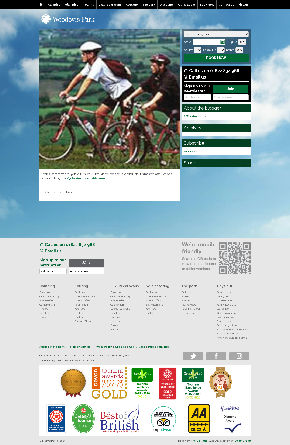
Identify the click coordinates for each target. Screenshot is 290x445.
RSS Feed (190, 151)
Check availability (49, 296)
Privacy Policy (103, 346)
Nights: (232, 42)
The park (148, 4)
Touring (88, 4)
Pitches (43, 308)
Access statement (52, 346)
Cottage (132, 4)
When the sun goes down (232, 337)
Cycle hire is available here (86, 178)
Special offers (47, 300)
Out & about (186, 4)
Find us (243, 4)
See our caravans (120, 308)
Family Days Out (226, 304)
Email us (197, 77)
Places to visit (224, 321)
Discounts (167, 4)
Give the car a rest (227, 312)
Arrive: (188, 42)
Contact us (226, 4)
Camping (54, 4)
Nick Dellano (198, 440)
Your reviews (188, 304)
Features (115, 316)
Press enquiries (158, 346)
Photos (43, 316)
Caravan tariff (117, 304)
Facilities (44, 312)
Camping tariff (47, 304)
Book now (45, 292)
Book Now (207, 4)
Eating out (223, 296)
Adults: (188, 50)
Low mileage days (227, 316)
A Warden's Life (195, 116)
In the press (188, 312)
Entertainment (225, 300)
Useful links (137, 346)
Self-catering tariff (156, 304)
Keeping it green (191, 308)
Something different (228, 325)
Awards (185, 300)
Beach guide (224, 292)
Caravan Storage (84, 321)
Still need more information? (233, 329)
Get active (223, 308)
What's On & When (228, 333)
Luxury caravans (110, 4)
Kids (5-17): (209, 50)
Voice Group (243, 440)
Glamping (72, 4)
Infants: (230, 50)
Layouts (115, 321)
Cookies (120, 346)
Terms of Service (79, 346)
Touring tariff (82, 304)
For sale (114, 329)
